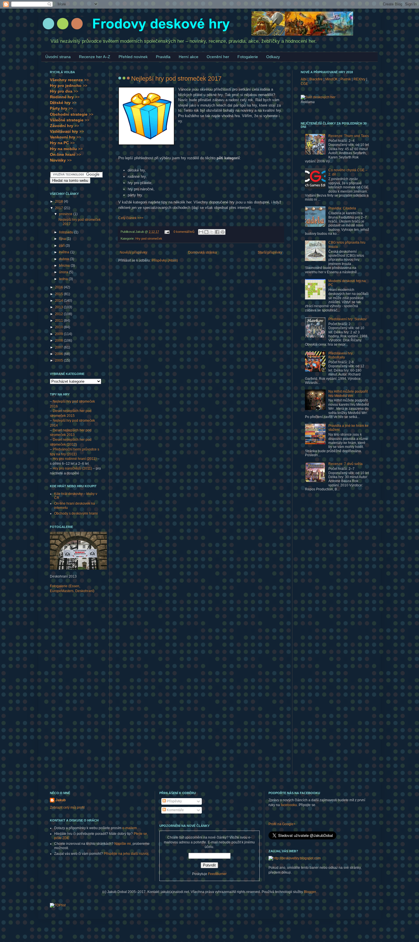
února (64, 272)
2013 (59, 307)
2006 (59, 354)
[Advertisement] (72, 687)
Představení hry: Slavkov (347, 319)
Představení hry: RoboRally (340, 355)
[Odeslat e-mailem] (201, 232)
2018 (59, 201)
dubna (64, 259)
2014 (59, 301)
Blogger (310, 892)
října (63, 239)
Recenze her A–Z (94, 56)
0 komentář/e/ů (184, 231)
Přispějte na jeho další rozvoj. (126, 854)
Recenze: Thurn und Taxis (348, 136)
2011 (59, 321)
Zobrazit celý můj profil (67, 808)
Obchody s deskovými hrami (76, 513)
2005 (59, 360)
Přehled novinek (133, 56)
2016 (59, 287)
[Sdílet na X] (212, 232)
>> (69, 80)
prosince (66, 214)
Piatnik (345, 79)
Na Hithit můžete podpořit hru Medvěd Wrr (348, 393)
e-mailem (129, 828)
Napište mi (122, 844)
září (62, 246)
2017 (59, 208)
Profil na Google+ (282, 824)
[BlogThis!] (206, 232)
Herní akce (188, 56)
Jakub (61, 800)
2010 (59, 327)
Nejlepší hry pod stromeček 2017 (176, 78)
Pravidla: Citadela (342, 208)
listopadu (66, 232)
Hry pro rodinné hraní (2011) (75, 459)
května (64, 252)
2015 (59, 294)
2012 (59, 314)
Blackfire (316, 79)
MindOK (331, 79)
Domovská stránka (202, 252)
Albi (304, 79)
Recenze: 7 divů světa (345, 464)
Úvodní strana (58, 56)
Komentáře (175, 810)
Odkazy (273, 56)
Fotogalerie (247, 56)
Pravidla (163, 56)
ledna (64, 279)
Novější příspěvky (133, 252)
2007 (59, 347)
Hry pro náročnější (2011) (72, 468)
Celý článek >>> (130, 218)
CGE (304, 84)
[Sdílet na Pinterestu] (222, 232)
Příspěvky (174, 801)
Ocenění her (218, 56)
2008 (59, 340)
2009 (59, 334)
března (65, 266)
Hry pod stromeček (148, 238)
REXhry (359, 79)
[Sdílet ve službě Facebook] (217, 232)
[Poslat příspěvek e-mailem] (166, 231)
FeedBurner (217, 874)
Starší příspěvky (270, 252)
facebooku (289, 805)
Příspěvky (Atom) (165, 260)
